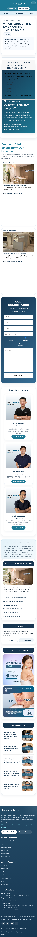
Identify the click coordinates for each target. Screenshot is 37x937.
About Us (4, 865)
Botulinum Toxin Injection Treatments (15, 126)
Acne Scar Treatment (7, 841)
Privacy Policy (5, 932)
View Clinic (15, 900)
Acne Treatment (6, 844)
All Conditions (5, 875)
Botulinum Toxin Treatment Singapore (14, 597)
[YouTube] (12, 923)
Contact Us (4, 884)
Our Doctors (4, 868)
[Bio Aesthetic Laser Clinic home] (18, 811)
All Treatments (5, 872)
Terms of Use (14, 932)
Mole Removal (5, 856)
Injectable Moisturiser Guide (11, 616)
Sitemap (22, 932)
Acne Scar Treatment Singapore (13, 124)
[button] (18, 65)
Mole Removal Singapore (10, 605)
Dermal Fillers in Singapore (12, 129)
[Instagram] (3, 923)
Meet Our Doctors (24, 832)
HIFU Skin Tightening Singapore (13, 601)
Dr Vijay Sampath (24, 39)
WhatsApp (8, 900)
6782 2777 (8, 261)
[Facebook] (7, 923)
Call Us (10, 640)
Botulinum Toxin (6, 847)
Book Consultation (23, 8)
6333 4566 (8, 193)
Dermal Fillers (5, 850)
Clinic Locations (6, 878)
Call (2, 900)
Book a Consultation (9, 832)
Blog (2, 881)
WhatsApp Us (12, 8)
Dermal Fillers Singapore (10, 612)
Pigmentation (5, 853)
